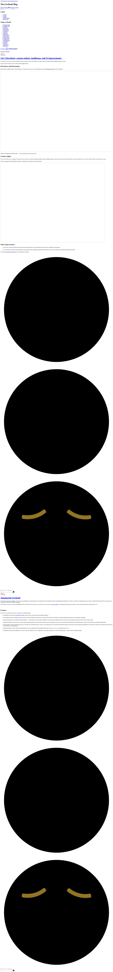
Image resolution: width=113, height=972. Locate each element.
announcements (6, 18)
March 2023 (5, 34)
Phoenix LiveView (21, 615)
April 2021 (5, 46)
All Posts (5, 14)
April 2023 (5, 33)
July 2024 (5, 27)
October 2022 (6, 39)
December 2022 (6, 37)
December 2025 (6, 24)
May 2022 (5, 43)
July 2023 (5, 32)
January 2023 (6, 36)
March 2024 (5, 28)
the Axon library (55, 604)
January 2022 (6, 44)
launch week (5, 19)
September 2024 (6, 26)
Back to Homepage (5, 7)
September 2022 (6, 40)
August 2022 (6, 41)
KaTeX (83, 617)
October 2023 (6, 29)
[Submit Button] (14, 9)
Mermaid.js (48, 69)
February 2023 (6, 35)
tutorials (4, 17)
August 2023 (6, 30)
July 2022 (5, 42)
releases (4, 15)
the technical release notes (10, 251)
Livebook (13, 601)
